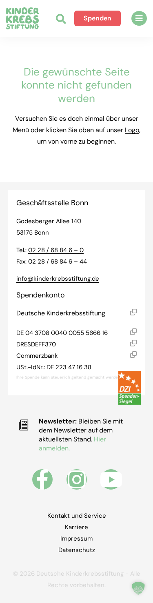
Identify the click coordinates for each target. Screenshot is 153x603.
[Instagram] (77, 479)
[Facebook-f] (42, 479)
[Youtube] (111, 479)
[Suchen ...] (61, 20)
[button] (139, 18)
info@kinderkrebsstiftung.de (57, 279)
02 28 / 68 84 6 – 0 (56, 250)
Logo (132, 130)
